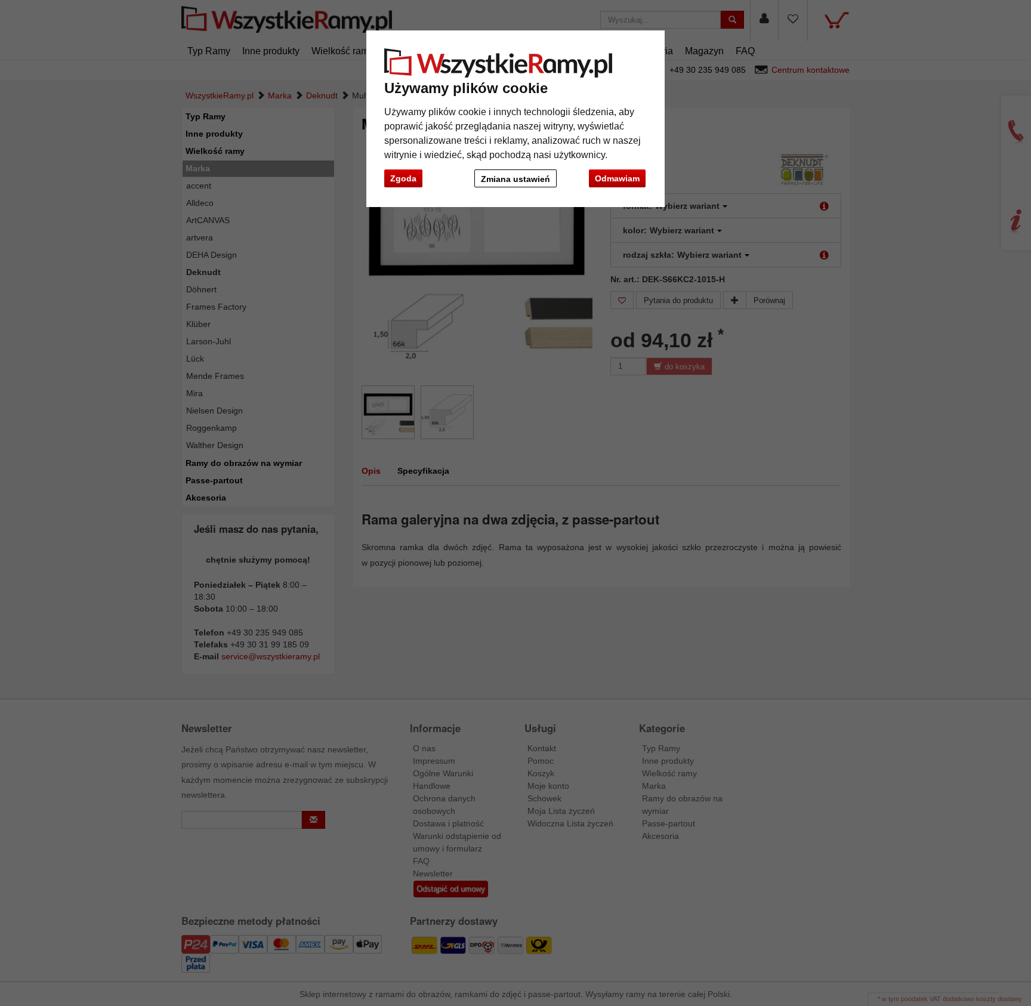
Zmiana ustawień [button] (515, 179)
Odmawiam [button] (617, 178)
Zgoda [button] (403, 178)
